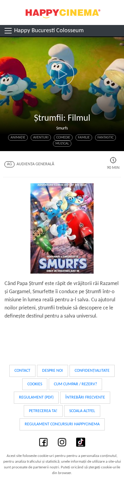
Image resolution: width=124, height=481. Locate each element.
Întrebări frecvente (85, 397)
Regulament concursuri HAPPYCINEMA (62, 424)
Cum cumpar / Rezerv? (75, 384)
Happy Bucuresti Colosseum (48, 31)
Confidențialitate (92, 370)
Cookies (34, 384)
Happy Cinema (62, 12)
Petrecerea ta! (43, 411)
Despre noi (52, 370)
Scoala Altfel (82, 411)
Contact (22, 370)
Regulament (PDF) (36, 397)
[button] (62, 74)
